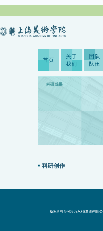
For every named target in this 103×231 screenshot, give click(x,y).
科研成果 (54, 84)
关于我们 (71, 60)
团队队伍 (95, 60)
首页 (48, 60)
